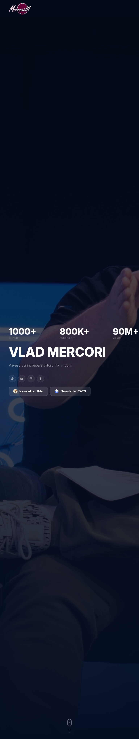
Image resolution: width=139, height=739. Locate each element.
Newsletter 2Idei (31, 391)
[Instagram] (31, 378)
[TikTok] (12, 378)
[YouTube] (21, 378)
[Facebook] (40, 378)
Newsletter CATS (73, 391)
